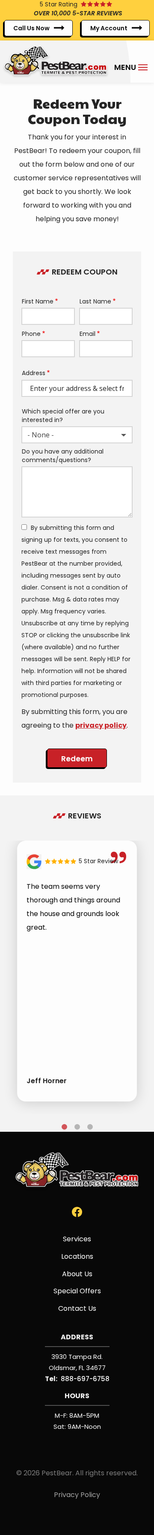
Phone (31, 334)
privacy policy (101, 725)
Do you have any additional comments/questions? (63, 456)
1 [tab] (64, 1127)
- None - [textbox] (40, 434)
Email (87, 334)
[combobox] (77, 434)
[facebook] (77, 1212)
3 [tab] (90, 1127)
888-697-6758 (85, 1378)
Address (33, 373)
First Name (37, 302)
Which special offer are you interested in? (63, 416)
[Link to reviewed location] (77, 861)
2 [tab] (77, 1127)
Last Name (95, 302)
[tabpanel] (77, 971)
